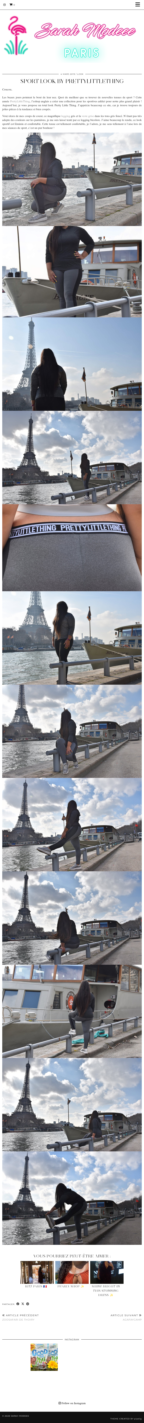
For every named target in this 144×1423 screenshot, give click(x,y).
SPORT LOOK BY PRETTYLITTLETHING (72, 81)
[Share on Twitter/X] (22, 1304)
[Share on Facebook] (18, 1304)
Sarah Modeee (20, 1416)
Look (80, 74)
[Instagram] (4, 4)
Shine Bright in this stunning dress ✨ (106, 1291)
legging (65, 116)
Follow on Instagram (73, 1403)
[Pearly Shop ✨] (72, 1272)
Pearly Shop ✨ (71, 1286)
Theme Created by (126, 1419)
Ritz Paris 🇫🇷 (36, 1286)
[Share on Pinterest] (27, 1304)
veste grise (88, 116)
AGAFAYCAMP (126, 1317)
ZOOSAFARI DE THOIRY (20, 1317)
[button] (138, 5)
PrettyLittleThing (20, 101)
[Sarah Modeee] (72, 34)
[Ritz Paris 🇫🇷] (37, 1272)
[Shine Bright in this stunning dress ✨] (107, 1272)
